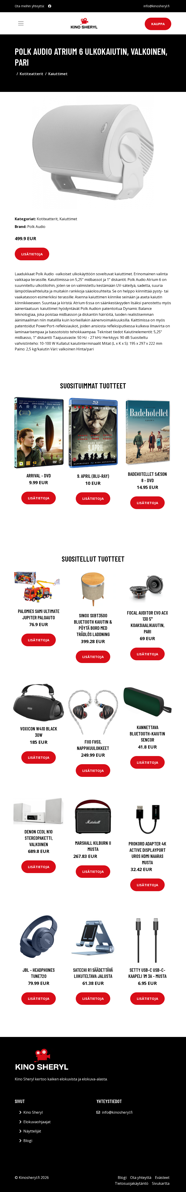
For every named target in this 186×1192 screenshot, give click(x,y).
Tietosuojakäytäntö (131, 1183)
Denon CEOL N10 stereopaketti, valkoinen (38, 838)
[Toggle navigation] (21, 23)
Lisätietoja (32, 254)
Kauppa (158, 24)
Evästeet (162, 1177)
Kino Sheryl (33, 1112)
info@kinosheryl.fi (156, 6)
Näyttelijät (32, 1131)
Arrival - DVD (39, 475)
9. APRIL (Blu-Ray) (93, 476)
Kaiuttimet (58, 73)
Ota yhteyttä (140, 1177)
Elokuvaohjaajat (37, 1121)
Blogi (27, 1140)
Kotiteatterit (31, 73)
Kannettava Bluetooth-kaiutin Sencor (147, 733)
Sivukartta (160, 1183)
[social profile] (49, 6)
